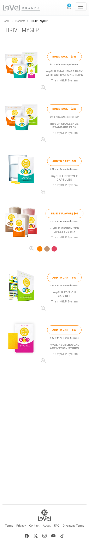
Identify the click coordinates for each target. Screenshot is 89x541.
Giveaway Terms (73, 525)
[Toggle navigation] (81, 6)
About (47, 525)
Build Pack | (64, 56)
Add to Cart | (64, 161)
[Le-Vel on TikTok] (62, 536)
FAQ (56, 525)
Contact (34, 525)
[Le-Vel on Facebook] (26, 536)
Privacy (21, 525)
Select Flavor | (64, 213)
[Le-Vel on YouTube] (53, 536)
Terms (9, 525)
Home (6, 21)
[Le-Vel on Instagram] (44, 536)
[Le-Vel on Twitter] (35, 536)
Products (20, 21)
